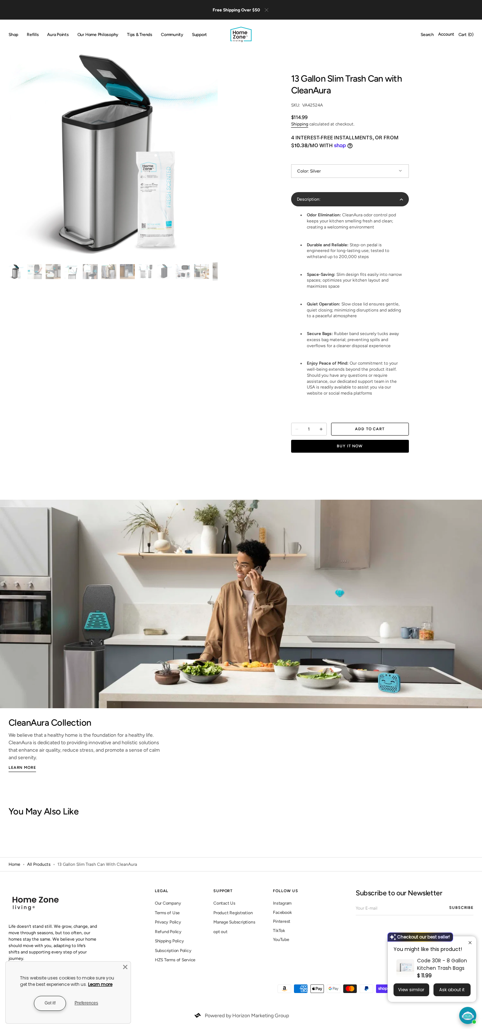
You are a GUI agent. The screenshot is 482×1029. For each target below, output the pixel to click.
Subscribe (461, 907)
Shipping (299, 124)
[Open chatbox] (467, 1015)
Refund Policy (168, 931)
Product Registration (233, 912)
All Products (39, 864)
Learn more (100, 984)
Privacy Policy (168, 922)
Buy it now (350, 446)
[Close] (125, 967)
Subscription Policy (173, 950)
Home (14, 864)
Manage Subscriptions (234, 922)
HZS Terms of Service (175, 959)
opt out (220, 931)
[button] (427, 35)
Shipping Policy (169, 940)
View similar (411, 990)
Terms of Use (167, 912)
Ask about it (452, 990)
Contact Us (224, 903)
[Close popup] (470, 942)
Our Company (168, 903)
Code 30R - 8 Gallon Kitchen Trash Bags (442, 964)
